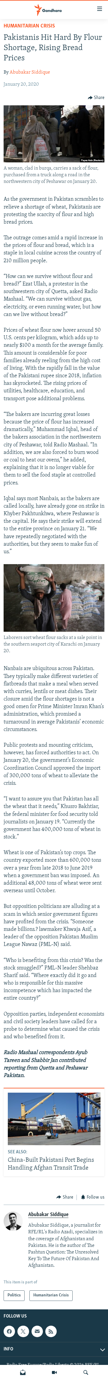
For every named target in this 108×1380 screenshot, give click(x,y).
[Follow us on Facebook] (9, 1331)
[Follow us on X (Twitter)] (23, 1331)
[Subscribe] (37, 1331)
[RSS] (51, 1331)
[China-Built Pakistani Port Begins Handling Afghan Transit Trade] (54, 1119)
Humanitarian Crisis (29, 26)
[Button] (96, 98)
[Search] (86, 1372)
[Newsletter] (23, 1372)
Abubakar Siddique (30, 72)
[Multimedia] (54, 1372)
